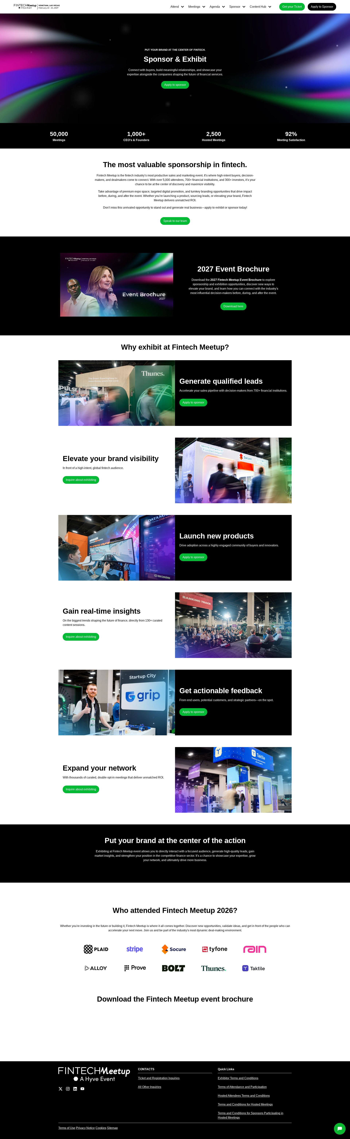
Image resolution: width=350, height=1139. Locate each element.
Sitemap (112, 1128)
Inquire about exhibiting (81, 479)
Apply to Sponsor (322, 6)
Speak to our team (175, 220)
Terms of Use (66, 1128)
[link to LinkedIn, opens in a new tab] (75, 1089)
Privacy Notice (85, 1128)
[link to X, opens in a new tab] (60, 1089)
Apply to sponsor (175, 84)
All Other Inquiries (149, 1086)
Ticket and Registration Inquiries (159, 1078)
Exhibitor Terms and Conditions (238, 1078)
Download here (233, 306)
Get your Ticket (292, 6)
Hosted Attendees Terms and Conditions (244, 1095)
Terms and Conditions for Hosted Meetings (245, 1104)
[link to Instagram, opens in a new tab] (68, 1089)
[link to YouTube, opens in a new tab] (82, 1089)
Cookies (101, 1128)
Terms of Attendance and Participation (242, 1086)
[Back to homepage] (95, 1074)
